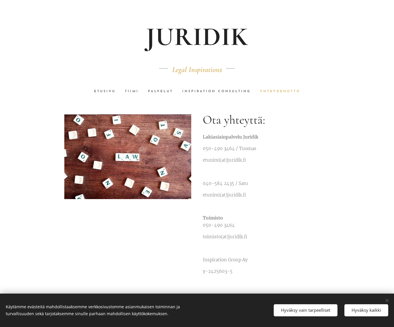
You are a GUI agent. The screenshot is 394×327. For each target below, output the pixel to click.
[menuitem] (107, 91)
